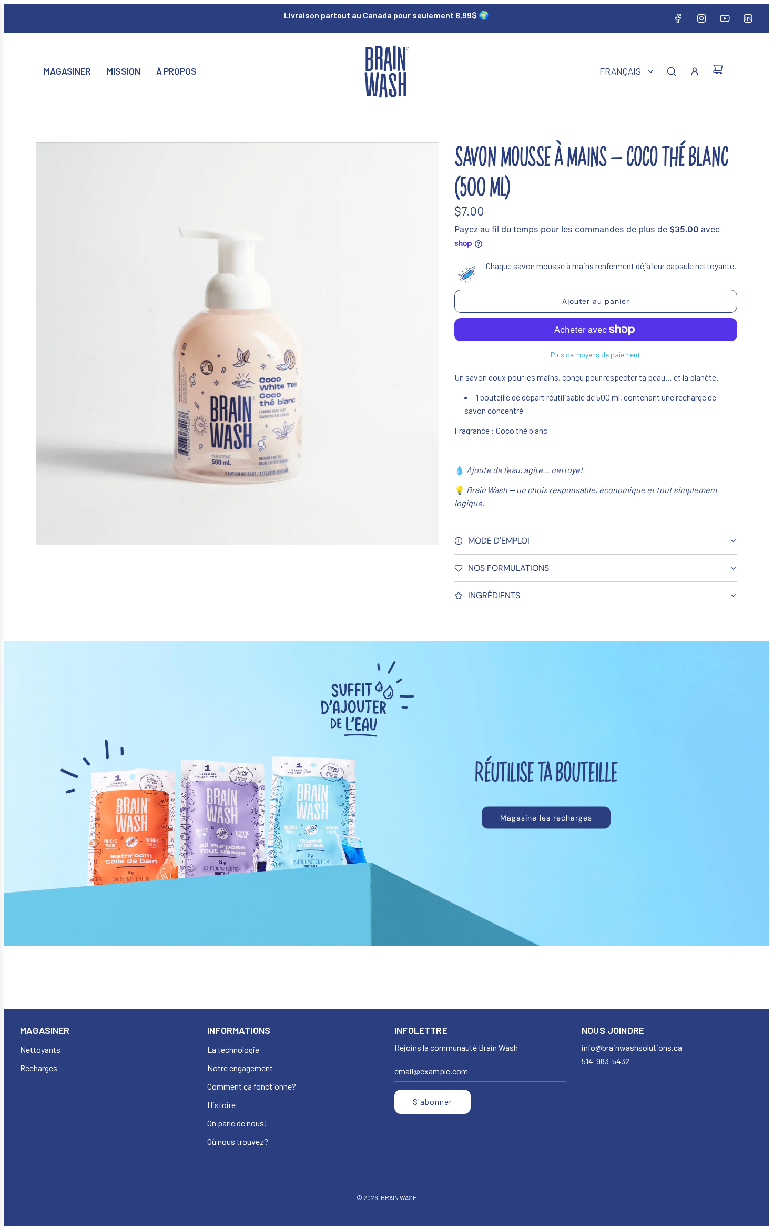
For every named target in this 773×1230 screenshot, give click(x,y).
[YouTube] (724, 18)
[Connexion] (694, 71)
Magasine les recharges (546, 817)
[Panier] (717, 71)
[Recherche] (671, 71)
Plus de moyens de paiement (595, 354)
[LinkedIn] (747, 18)
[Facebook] (678, 18)
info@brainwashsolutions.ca (632, 1047)
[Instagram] (701, 18)
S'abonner (432, 1101)
